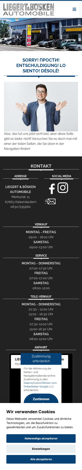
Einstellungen (41, 448)
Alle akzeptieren (41, 459)
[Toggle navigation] (74, 9)
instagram (63, 188)
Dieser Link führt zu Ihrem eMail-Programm (50, 201)
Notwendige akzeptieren (41, 438)
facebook (50, 188)
